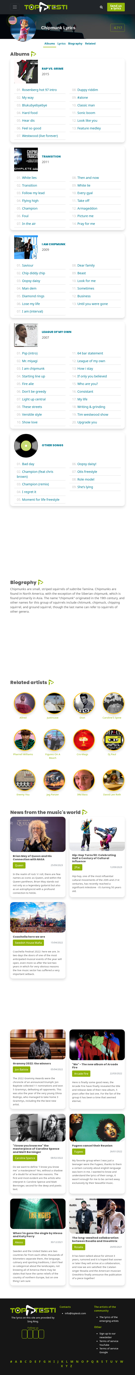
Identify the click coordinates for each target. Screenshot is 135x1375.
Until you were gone (92, 304)
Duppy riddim (87, 90)
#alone (82, 97)
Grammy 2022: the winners (32, 1063)
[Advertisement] (67, 533)
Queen (19, 865)
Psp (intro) (30, 353)
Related (90, 43)
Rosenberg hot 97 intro (39, 90)
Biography (75, 43)
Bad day (28, 464)
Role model (85, 479)
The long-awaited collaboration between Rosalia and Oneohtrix (95, 1239)
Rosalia (78, 1247)
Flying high (30, 200)
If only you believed (92, 376)
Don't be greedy (34, 391)
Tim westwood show (92, 414)
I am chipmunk (33, 368)
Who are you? (87, 384)
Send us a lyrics (116, 7)
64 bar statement (90, 353)
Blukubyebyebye (34, 105)
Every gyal (85, 193)
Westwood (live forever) (40, 136)
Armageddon (87, 208)
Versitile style (32, 414)
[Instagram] (36, 1334)
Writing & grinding (91, 407)
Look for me (86, 281)
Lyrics (61, 43)
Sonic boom (86, 113)
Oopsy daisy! (86, 464)
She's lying (85, 487)
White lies (29, 177)
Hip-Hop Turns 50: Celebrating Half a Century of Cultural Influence (94, 858)
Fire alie (28, 384)
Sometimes (85, 288)
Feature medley (89, 128)
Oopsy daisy (31, 281)
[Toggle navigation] (14, 7)
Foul (25, 216)
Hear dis (28, 120)
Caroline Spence (25, 1158)
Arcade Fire (81, 1073)
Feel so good (31, 128)
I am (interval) (32, 311)
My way (28, 97)
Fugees (78, 1151)
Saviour (27, 265)
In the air (29, 223)
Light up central (34, 399)
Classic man (86, 105)
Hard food (30, 113)
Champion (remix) (35, 484)
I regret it (29, 492)
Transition (29, 185)
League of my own (91, 361)
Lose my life (31, 304)
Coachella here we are (29, 937)
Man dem (29, 288)
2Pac (77, 867)
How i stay (85, 368)
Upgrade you (87, 422)
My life (82, 399)
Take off (83, 200)
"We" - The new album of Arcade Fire (95, 1065)
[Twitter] (41, 1334)
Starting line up (33, 376)
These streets (32, 407)
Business (84, 296)
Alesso (19, 1242)
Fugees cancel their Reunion (92, 1146)
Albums (49, 43)
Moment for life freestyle (40, 499)
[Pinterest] (30, 1334)
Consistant (85, 391)
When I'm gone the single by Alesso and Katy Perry (37, 1234)
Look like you (87, 120)
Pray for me (86, 223)
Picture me (85, 216)
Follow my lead (33, 193)
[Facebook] (24, 1334)
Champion (30, 208)
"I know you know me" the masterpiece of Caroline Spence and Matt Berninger (36, 1149)
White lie (83, 185)
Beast (81, 273)
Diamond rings (33, 296)
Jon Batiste (21, 1069)
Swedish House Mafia (28, 943)
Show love (30, 422)
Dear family (86, 265)
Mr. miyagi (30, 361)
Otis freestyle (87, 471)
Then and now (88, 177)
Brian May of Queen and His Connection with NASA (32, 857)
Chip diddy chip (33, 273)
